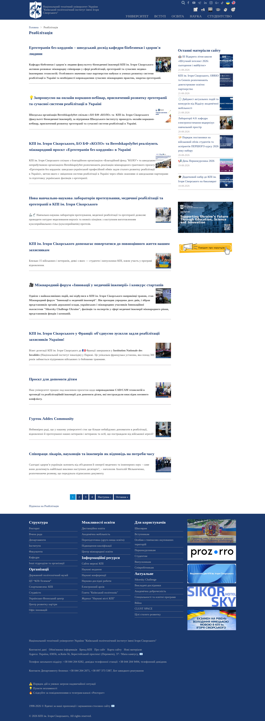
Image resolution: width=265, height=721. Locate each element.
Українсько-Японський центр (46, 598)
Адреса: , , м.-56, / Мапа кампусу (83, 654)
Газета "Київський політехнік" (100, 592)
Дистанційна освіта (93, 528)
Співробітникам (144, 567)
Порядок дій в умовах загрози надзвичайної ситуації (64, 683)
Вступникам (142, 534)
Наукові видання (92, 569)
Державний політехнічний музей (48, 575)
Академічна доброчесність (150, 591)
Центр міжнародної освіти (97, 551)
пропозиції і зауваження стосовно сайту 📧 (89, 705)
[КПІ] (227, 2)
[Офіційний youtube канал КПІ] (193, 2)
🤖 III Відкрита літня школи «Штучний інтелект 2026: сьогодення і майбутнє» (195, 61)
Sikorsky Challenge (145, 579)
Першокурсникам (145, 550)
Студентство (219, 16)
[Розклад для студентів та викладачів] (210, 9)
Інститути (35, 545)
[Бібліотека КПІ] (225, 9)
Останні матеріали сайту (199, 50)
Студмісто (35, 592)
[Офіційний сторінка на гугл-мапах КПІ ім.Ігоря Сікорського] (216, 2)
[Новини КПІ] (195, 9)
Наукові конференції (94, 575)
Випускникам (143, 561)
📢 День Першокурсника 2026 (196, 160)
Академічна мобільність (96, 534)
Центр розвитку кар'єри (43, 604)
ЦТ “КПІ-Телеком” (40, 580)
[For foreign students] (232, 9)
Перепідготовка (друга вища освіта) (103, 539)
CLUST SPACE (143, 608)
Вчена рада (35, 534)
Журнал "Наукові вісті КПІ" (98, 598)
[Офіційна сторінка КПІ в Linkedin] (205, 2)
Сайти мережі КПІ (93, 563)
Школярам (141, 528)
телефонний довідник (154, 661)
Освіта (178, 16)
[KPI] (233, 2)
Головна (33, 27)
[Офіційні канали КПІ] (199, 2)
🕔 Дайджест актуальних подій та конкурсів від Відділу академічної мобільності (198, 104)
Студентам (141, 556)
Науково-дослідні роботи (96, 580)
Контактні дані (38, 649)
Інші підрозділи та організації (46, 563)
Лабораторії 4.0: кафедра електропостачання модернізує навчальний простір (196, 123)
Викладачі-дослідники (148, 585)
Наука (196, 16)
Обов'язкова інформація (63, 649)
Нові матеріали (133, 649)
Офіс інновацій (38, 609)
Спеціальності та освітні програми (155, 597)
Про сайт (99, 649)
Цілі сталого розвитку (148, 614)
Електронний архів (93, 586)
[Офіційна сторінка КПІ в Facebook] (188, 2)
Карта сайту (114, 649)
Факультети (36, 551)
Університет (137, 16)
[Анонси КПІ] (202, 9)
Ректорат (34, 528)
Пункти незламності (45, 688)
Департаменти (37, 539)
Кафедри (34, 557)
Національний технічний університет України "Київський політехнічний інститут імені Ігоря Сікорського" (71, 9)
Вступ (160, 16)
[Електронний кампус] (217, 9)
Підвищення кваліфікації (97, 545)
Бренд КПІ (85, 649)
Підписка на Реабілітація (44, 506)
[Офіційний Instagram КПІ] (210, 2)
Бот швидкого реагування (128, 670)
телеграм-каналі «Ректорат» (88, 692)
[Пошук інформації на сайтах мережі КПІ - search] (182, 2)
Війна (138, 602)
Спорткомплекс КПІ (41, 586)
